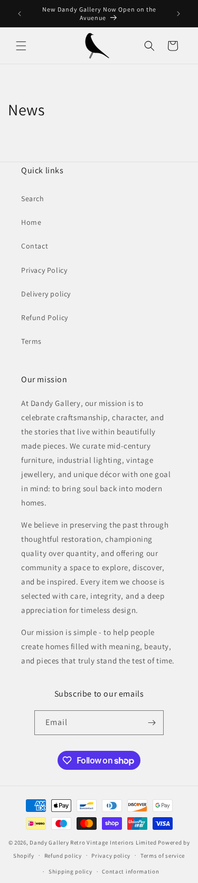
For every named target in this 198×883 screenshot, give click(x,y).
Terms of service (162, 855)
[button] (21, 45)
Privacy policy (110, 855)
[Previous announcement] (19, 13)
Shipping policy (70, 871)
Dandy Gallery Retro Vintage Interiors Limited (93, 842)
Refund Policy (44, 317)
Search (32, 198)
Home (31, 222)
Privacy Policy (44, 270)
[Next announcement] (178, 13)
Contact (34, 246)
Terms (31, 341)
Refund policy (63, 855)
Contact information (130, 871)
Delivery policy (46, 294)
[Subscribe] (151, 722)
